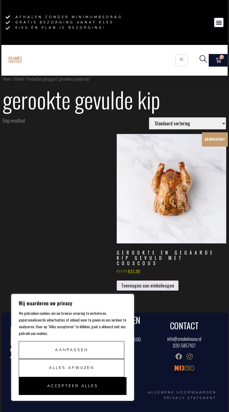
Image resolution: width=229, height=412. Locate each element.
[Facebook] (178, 356)
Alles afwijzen (71, 367)
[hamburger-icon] (181, 60)
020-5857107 (184, 345)
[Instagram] (189, 356)
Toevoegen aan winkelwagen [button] (147, 285)
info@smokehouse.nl (184, 339)
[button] (218, 22)
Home (7, 79)
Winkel (19, 79)
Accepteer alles (72, 386)
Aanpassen (71, 350)
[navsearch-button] (203, 60)
